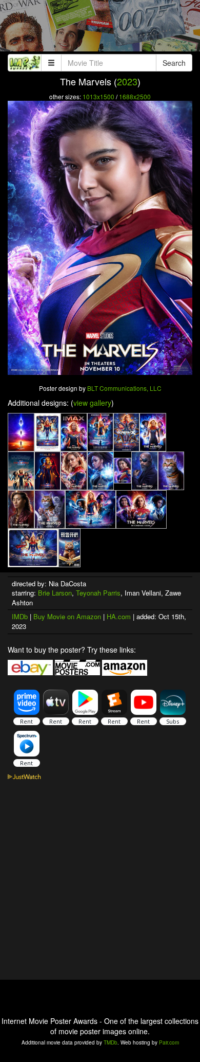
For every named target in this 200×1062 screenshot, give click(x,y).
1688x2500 (135, 96)
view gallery (92, 403)
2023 (127, 81)
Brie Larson (55, 593)
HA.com (119, 616)
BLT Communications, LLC (124, 388)
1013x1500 (98, 96)
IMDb (20, 616)
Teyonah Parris (98, 593)
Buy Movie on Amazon (67, 616)
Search (174, 63)
